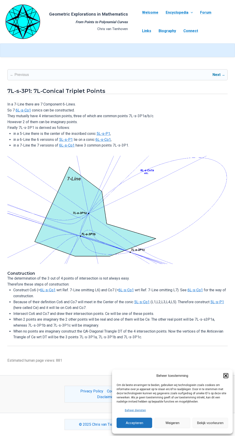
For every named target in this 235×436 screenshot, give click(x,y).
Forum (205, 12)
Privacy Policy (91, 391)
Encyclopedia (177, 12)
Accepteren (134, 423)
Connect (190, 31)
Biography (167, 31)
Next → (219, 74)
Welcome (150, 12)
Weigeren (172, 423)
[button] (226, 375)
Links (146, 31)
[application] (190, 12)
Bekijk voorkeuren (210, 423)
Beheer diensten (135, 410)
